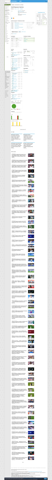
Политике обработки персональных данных (29, 478)
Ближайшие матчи (41, 12)
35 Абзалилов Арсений (16, 67)
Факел (9, 53)
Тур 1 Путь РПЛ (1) (13, 38)
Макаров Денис (14, 81)
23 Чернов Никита (14, 69)
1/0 (21, 62)
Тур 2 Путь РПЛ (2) (13, 40)
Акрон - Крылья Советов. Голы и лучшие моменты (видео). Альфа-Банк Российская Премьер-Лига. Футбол (28, 145)
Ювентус (8, 68)
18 (11, 61)
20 (11, 88)
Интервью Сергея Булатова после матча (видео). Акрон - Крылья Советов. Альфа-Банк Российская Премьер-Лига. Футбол (16, 145)
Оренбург (6, 51)
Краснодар (6, 49)
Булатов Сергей (24, 14)
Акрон (6, 45)
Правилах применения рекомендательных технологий (35, 471)
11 (11, 86)
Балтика (9, 45)
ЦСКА (8, 55)
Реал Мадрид (6, 66)
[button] (14, 31)
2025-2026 (12, 27)
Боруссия (8, 60)
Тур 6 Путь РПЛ (13, 46)
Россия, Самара (22, 11)
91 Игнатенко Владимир (16, 98)
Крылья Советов (8, 49)
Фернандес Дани (14, 66)
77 (11, 81)
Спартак (8, 53)
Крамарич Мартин (14, 80)
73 (11, 96)
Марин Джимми (14, 83)
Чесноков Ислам (15, 91)
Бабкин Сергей (14, 73)
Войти (46, 1)
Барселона (6, 60)
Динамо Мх (6, 47)
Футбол (6, 4)
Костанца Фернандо (14, 78)
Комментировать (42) (23, 129)
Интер (9, 60)
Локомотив (9, 49)
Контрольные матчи (17, 28)
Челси (9, 66)
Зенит (9, 47)
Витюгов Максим (14, 76)
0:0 (20, 40)
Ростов (8, 51)
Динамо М (8, 47)
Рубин (6, 53)
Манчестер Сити (8, 62)
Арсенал (6, 58)
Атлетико (8, 58)
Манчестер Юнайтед (9, 62)
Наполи (8, 64)
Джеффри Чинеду (14, 95)
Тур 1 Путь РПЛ (25, 51)
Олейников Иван (14, 85)
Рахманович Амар (14, 87)
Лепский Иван (15, 61)
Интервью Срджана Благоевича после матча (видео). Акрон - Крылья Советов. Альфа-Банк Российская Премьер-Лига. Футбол (16, 137)
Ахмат (8, 45)
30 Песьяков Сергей (16, 54)
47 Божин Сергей (14, 68)
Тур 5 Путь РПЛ (13, 44)
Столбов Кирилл (14, 88)
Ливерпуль (6, 62)
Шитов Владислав (14, 97)
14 (30, 27)
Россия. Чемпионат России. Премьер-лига (19, 27)
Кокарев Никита (14, 53)
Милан (6, 64)
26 (11, 83)
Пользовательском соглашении (38, 478)
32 (31, 27)
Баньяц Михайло (14, 75)
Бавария (9, 58)
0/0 (21, 61)
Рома (8, 66)
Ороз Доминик (14, 62)
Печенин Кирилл (14, 64)
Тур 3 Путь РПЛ (13, 41)
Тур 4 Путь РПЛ (13, 43)
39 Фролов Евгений (14, 55)
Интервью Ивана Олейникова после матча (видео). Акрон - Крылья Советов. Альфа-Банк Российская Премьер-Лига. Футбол (28, 137)
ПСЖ (9, 64)
